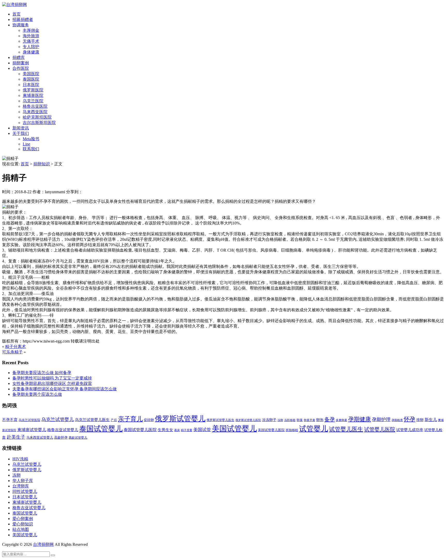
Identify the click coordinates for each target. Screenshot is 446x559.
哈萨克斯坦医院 (37, 117)
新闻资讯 (20, 128)
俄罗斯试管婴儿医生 (220, 420)
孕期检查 (397, 420)
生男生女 (165, 430)
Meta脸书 (31, 139)
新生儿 (431, 419)
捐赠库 (18, 57)
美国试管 (202, 429)
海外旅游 (31, 36)
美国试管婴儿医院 (271, 430)
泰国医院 (31, 79)
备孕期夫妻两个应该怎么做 (37, 394)
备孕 (329, 419)
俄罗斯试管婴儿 (180, 419)
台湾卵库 (20, 486)
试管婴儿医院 (379, 429)
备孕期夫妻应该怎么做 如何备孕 (41, 372)
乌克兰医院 (33, 101)
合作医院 (20, 68)
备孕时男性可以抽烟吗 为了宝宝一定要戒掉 (52, 378)
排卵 (420, 420)
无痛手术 (31, 41)
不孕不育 (10, 420)
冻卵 (280, 420)
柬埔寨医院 (33, 95)
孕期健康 (359, 419)
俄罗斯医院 (33, 90)
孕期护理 (381, 419)
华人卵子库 (22, 480)
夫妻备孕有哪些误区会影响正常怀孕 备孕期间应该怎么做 (64, 389)
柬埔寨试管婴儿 (31, 430)
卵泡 (319, 420)
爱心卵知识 (22, 524)
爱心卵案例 (22, 518)
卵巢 (300, 420)
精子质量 (186, 430)
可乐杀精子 (12, 352)
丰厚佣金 (31, 30)
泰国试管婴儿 (101, 429)
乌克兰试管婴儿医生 (92, 420)
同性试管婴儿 (24, 491)
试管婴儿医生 (346, 429)
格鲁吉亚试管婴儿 (62, 430)
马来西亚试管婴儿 (39, 437)
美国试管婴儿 (234, 428)
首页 (16, 14)
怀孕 (409, 419)
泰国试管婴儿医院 (140, 430)
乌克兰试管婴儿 (57, 419)
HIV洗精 (20, 459)
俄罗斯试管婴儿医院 (248, 420)
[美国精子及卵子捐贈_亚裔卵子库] (14, 4)
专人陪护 (31, 46)
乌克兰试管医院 (29, 420)
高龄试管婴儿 (78, 437)
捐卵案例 (20, 63)
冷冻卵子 (269, 420)
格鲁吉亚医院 (35, 106)
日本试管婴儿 (24, 497)
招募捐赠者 (22, 19)
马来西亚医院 (35, 112)
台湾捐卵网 (43, 544)
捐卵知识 (41, 164)
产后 (114, 420)
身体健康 (31, 52)
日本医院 (31, 84)
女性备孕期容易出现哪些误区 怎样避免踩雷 (52, 383)
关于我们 (20, 133)
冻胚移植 (290, 420)
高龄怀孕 (61, 437)
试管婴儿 (313, 429)
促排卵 (149, 420)
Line (26, 144)
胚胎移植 (292, 430)
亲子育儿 (130, 418)
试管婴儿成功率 (409, 430)
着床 (177, 430)
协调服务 (20, 25)
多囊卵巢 (341, 420)
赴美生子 (16, 437)
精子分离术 (15, 346)
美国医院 (31, 74)
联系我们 (31, 149)
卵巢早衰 (309, 420)
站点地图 (20, 529)
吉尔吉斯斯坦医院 (39, 122)
